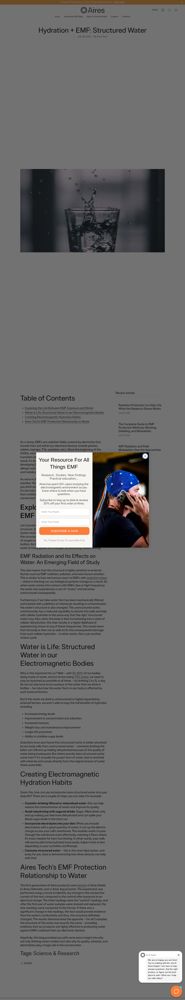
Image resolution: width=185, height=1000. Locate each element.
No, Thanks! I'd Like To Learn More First (64, 540)
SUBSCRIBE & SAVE (64, 531)
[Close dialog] (145, 456)
